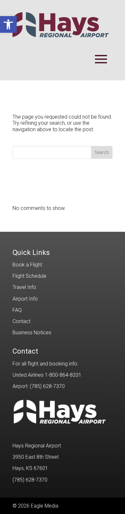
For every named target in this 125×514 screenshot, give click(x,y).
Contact (21, 321)
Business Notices (32, 332)
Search (102, 152)
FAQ (17, 310)
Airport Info (25, 299)
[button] (8, 24)
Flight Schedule (29, 276)
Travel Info (24, 287)
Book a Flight (27, 265)
